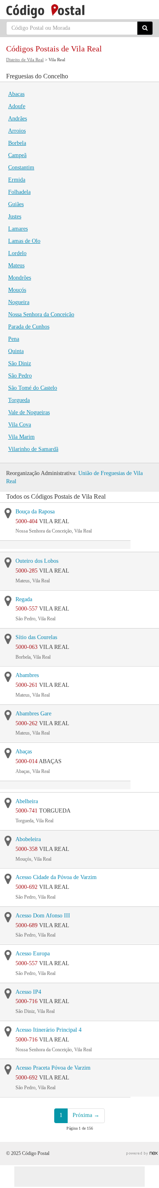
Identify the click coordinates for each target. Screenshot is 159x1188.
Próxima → (86, 1115)
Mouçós (17, 290)
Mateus (16, 265)
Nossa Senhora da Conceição (41, 314)
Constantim (21, 167)
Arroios (17, 131)
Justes (14, 216)
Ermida (16, 180)
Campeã (17, 155)
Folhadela (19, 192)
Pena (13, 339)
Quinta (16, 351)
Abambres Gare (33, 714)
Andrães (17, 118)
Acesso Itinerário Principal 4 (48, 1030)
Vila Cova (19, 425)
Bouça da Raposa (35, 512)
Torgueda (19, 400)
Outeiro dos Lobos (36, 561)
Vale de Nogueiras (29, 412)
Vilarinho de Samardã (33, 449)
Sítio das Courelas (36, 637)
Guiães (16, 204)
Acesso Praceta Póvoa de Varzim (53, 1068)
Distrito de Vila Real (25, 59)
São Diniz (19, 363)
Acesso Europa (32, 953)
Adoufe (16, 106)
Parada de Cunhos (28, 327)
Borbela (17, 143)
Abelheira (26, 801)
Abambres (27, 675)
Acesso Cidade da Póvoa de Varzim (56, 877)
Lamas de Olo (24, 241)
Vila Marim (21, 437)
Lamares (18, 229)
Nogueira (18, 302)
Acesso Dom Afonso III (42, 916)
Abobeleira (28, 839)
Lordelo (17, 253)
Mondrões (19, 278)
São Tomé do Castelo (32, 388)
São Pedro (20, 376)
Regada (23, 599)
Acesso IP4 (28, 992)
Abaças (16, 94)
